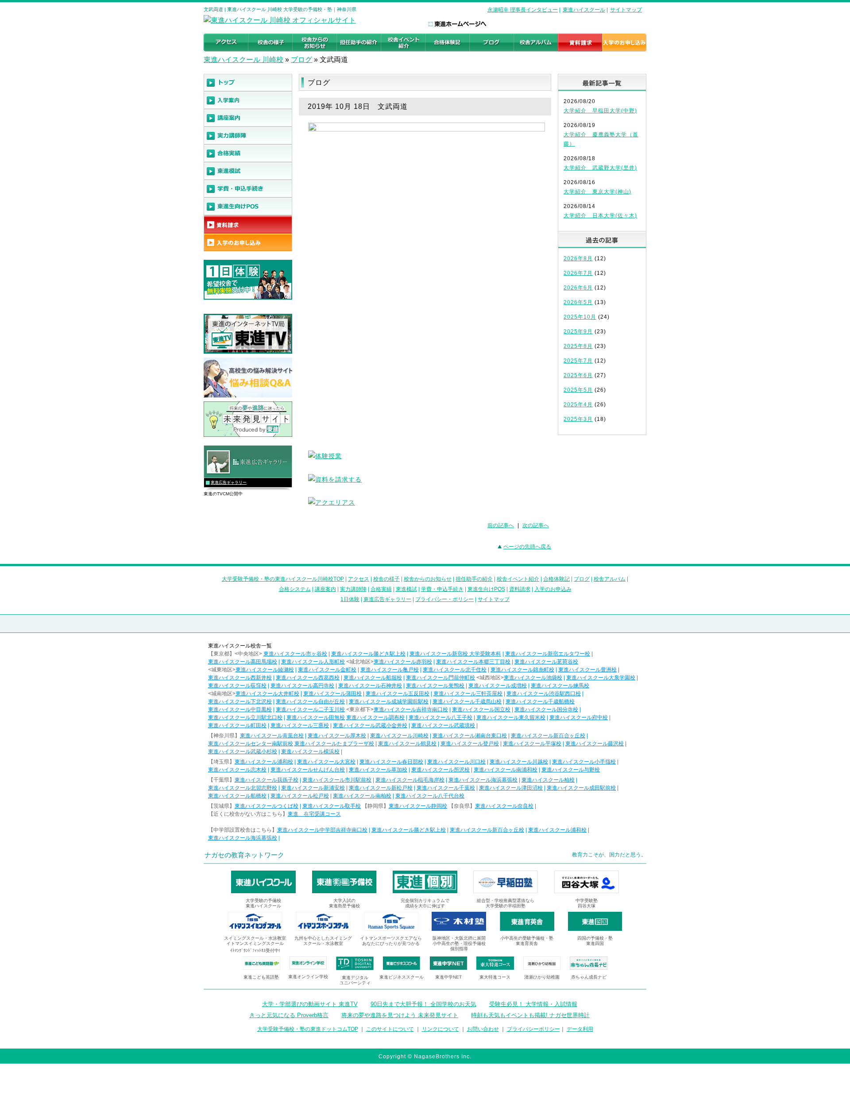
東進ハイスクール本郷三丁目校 (473, 662)
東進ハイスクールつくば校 (266, 806)
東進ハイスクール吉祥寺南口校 (411, 709)
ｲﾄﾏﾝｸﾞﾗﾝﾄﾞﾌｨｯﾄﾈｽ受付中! (255, 950)
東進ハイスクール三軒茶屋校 (467, 693)
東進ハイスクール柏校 (548, 780)
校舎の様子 (386, 579)
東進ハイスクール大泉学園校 (600, 678)
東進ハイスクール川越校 (519, 762)
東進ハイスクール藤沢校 (594, 743)
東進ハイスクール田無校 (315, 717)
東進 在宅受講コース (314, 814)
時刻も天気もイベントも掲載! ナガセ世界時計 (530, 1015)
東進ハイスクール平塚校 (532, 743)
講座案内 (325, 589)
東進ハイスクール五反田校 (397, 693)
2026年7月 (578, 273)
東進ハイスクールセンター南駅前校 (250, 743)
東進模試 (406, 589)
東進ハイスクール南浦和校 (505, 770)
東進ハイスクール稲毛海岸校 (409, 780)
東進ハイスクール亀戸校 (389, 670)
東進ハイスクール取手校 (331, 806)
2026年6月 (578, 288)
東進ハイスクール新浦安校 (313, 788)
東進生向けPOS (486, 589)
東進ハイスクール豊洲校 (587, 670)
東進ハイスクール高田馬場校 (242, 662)
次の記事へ (535, 525)
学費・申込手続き (442, 589)
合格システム (295, 589)
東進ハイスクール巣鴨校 (435, 686)
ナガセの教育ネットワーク (244, 855)
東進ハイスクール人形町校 (313, 662)
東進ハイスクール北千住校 (455, 670)
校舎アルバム (610, 579)
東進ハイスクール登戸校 (469, 743)
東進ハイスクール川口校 (456, 762)
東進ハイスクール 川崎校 (243, 59)
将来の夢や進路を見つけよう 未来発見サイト (399, 1015)
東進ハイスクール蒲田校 (332, 693)
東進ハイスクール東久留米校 (510, 717)
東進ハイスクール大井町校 (267, 693)
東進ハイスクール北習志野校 (242, 788)
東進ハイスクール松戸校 (299, 796)
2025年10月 (580, 317)
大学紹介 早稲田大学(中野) (600, 111)
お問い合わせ (483, 1029)
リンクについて (440, 1029)
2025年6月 (578, 375)
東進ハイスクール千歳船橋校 (540, 701)
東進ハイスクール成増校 (497, 686)
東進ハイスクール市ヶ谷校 (295, 654)
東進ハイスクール (584, 10)
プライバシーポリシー (533, 1029)
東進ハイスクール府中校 (578, 717)
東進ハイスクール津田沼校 (511, 788)
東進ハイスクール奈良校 (504, 806)
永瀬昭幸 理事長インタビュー (522, 10)
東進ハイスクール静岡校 (418, 806)
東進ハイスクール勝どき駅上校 (368, 654)
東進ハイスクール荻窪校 (237, 686)
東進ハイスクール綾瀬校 (265, 670)
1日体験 (349, 599)
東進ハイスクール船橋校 (237, 796)
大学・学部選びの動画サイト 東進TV (310, 1004)
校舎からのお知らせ (428, 579)
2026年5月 (578, 302)
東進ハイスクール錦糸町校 (522, 670)
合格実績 (381, 589)
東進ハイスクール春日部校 (391, 762)
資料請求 (519, 589)
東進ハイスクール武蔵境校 (443, 725)
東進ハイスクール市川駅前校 (336, 780)
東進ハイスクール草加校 (378, 770)
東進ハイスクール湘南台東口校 (470, 736)
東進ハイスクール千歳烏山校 (467, 701)
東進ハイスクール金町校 (327, 670)
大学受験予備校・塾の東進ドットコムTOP (307, 1029)
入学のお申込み (553, 589)
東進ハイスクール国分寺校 (546, 709)
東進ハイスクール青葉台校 (272, 736)
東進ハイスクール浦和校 (264, 762)
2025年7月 (578, 361)
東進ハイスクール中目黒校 (240, 709)
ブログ (301, 59)
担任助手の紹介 (474, 579)
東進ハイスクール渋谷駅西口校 (543, 693)
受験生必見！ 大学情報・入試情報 (533, 1004)
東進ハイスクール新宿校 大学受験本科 (455, 654)
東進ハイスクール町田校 (237, 725)
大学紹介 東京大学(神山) (597, 192)
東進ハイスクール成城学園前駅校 (389, 701)
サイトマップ (626, 10)
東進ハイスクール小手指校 (584, 762)
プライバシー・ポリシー (444, 599)
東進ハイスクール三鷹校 (299, 725)
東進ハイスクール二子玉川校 (310, 709)
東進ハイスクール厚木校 (337, 736)
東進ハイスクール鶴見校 (407, 743)
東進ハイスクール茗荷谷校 (546, 662)
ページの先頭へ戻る (527, 547)
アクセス (358, 579)
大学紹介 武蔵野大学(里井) (600, 168)
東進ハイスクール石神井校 (370, 686)
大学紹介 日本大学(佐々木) (600, 215)
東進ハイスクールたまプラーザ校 (334, 743)
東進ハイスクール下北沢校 (240, 701)
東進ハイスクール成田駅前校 (581, 788)
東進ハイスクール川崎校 (399, 736)
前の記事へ (500, 525)
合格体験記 (556, 579)
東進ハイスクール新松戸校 (381, 788)
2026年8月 (578, 258)
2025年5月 (578, 390)
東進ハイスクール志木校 (237, 770)
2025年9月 (578, 331)
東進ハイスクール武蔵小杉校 (242, 751)
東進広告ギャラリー (229, 482)
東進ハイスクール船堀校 (373, 678)
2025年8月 (578, 346)
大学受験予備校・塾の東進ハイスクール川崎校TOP (283, 579)
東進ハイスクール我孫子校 (266, 780)
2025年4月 (578, 404)
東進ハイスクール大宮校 (326, 762)
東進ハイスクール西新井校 (240, 678)
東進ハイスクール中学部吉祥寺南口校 (322, 830)
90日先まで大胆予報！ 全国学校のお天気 (423, 1004)
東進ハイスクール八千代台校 (429, 796)
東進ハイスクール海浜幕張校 (483, 780)
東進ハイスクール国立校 (481, 709)
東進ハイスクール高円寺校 (302, 686)
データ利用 (580, 1029)
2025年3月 (578, 419)
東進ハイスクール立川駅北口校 (245, 717)
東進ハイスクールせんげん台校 (307, 770)
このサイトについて (390, 1029)
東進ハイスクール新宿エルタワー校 (547, 654)
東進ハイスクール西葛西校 (308, 678)
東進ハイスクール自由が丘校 (310, 701)
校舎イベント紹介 (518, 579)
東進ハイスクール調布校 (375, 717)
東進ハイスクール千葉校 (446, 788)
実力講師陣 (353, 589)
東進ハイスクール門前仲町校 (440, 678)
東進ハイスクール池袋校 (533, 678)
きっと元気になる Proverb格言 (288, 1015)
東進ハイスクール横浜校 (310, 751)
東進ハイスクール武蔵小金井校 (370, 725)
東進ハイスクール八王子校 (440, 717)
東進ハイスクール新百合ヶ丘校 (548, 736)
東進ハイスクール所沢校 (440, 770)
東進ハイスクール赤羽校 (403, 662)
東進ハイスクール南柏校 (362, 796)
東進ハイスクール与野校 (570, 770)
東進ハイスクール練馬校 (560, 686)
